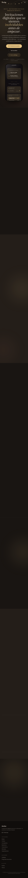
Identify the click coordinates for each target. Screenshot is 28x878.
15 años (3, 841)
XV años (6, 59)
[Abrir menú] (24, 2)
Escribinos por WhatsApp (15, 810)
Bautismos (14, 60)
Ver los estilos (14, 50)
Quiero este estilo (10, 213)
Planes (3, 867)
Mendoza (4, 849)
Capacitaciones (5, 851)
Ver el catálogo (14, 55)
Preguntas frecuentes (7, 859)
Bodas (13, 59)
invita (4, 2)
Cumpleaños (20, 59)
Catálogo (4, 857)
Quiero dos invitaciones (11, 571)
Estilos (3, 865)
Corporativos (5, 847)
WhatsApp (5, 832)
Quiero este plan (15, 425)
